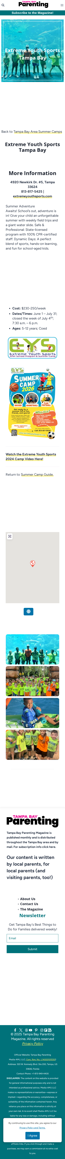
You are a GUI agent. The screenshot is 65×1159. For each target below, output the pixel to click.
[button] (32, 563)
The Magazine (31, 909)
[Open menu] (62, 5)
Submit (32, 949)
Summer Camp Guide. (37, 474)
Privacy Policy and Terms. (33, 1127)
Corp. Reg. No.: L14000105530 (40, 1059)
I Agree (32, 1135)
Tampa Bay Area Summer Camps (38, 132)
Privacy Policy (32, 1044)
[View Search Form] (3, 5)
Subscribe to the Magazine (32, 13)
